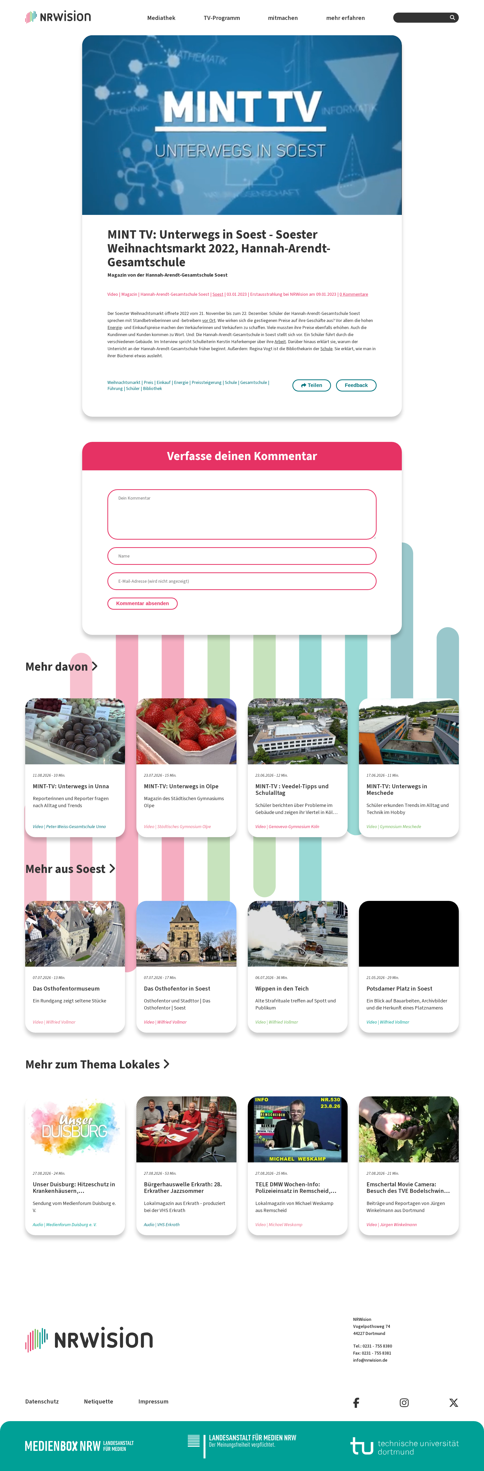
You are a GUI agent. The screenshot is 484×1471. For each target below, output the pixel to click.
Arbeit (280, 342)
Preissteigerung (207, 382)
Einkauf (164, 382)
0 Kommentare (354, 294)
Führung (115, 388)
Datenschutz (42, 1401)
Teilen (314, 385)
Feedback (356, 385)
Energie (114, 327)
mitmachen (283, 18)
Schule (326, 349)
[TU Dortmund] (404, 1446)
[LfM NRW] (242, 1446)
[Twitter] (454, 1403)
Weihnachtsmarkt (124, 382)
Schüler (133, 388)
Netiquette (98, 1401)
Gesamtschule (254, 382)
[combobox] (426, 18)
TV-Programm (222, 18)
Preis (149, 382)
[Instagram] (404, 1403)
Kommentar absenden (142, 603)
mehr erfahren (345, 18)
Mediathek (161, 18)
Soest (218, 294)
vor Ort (209, 320)
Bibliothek (152, 388)
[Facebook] (356, 1403)
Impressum (153, 1401)
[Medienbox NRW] (79, 1446)
